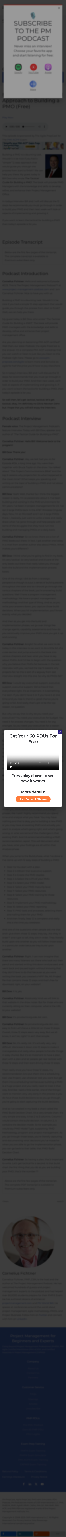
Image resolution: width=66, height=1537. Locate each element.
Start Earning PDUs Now (33, 799)
